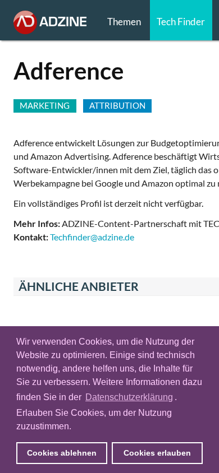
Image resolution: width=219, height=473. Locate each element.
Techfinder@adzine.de (92, 236)
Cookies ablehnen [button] (62, 452)
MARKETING (45, 105)
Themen (124, 21)
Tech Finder (181, 21)
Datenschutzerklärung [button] (129, 397)
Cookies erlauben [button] (157, 452)
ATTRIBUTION (117, 105)
